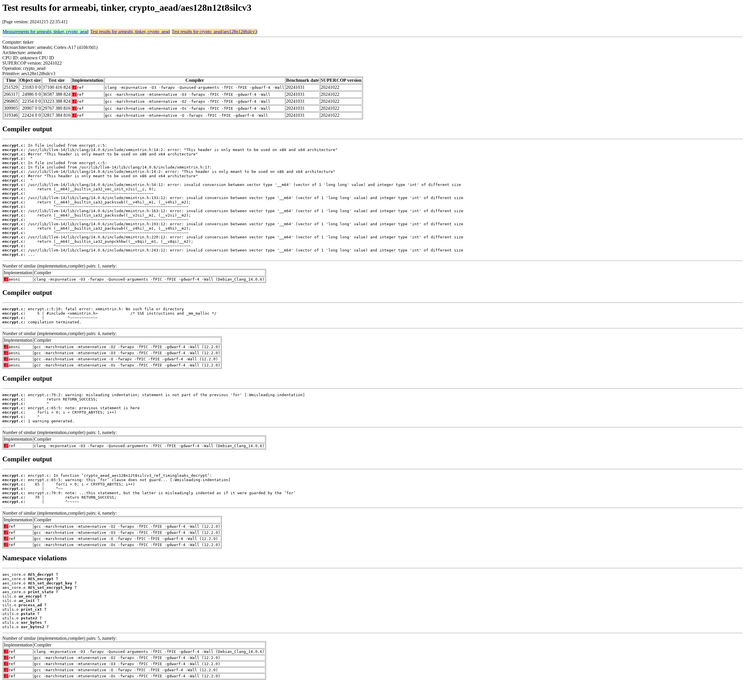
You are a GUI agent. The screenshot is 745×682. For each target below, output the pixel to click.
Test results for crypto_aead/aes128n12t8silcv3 (214, 31)
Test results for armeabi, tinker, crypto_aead (130, 31)
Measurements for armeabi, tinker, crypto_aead (45, 31)
